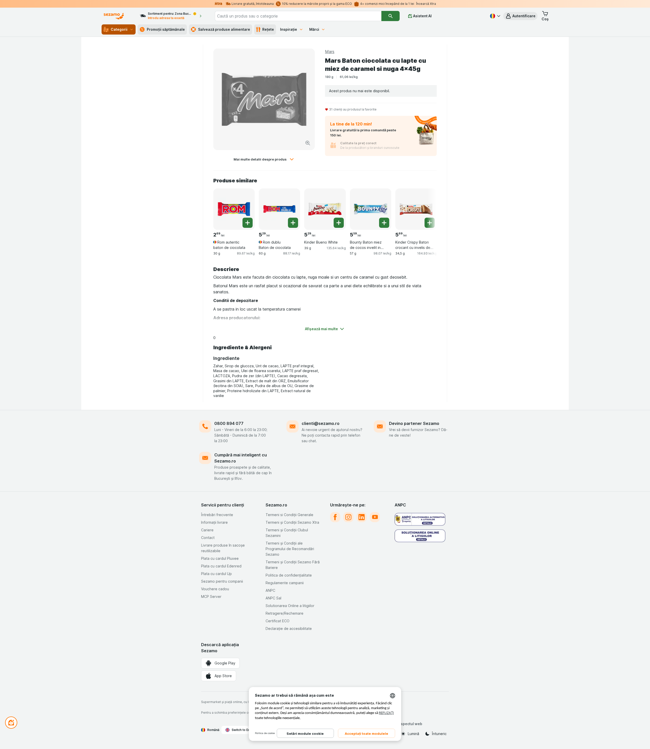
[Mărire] (308, 143)
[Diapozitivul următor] (426, 209)
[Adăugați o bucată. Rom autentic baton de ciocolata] (247, 223)
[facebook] (335, 517)
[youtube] (375, 517)
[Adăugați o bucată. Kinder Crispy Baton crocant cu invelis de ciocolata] (430, 223)
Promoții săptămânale (166, 29)
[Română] (494, 16)
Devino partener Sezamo (414, 423)
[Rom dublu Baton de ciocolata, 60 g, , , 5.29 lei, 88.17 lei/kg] (279, 209)
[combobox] (298, 16)
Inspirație (288, 29)
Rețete (268, 29)
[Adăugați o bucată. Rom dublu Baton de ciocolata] (293, 223)
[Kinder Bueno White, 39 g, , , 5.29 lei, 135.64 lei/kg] (325, 209)
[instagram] (348, 517)
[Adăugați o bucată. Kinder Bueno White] (339, 223)
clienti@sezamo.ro (320, 423)
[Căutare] (390, 16)
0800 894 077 (228, 423)
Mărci (314, 29)
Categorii (119, 29)
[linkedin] (361, 517)
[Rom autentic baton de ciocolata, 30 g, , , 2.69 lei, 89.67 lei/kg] (234, 209)
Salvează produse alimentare (224, 29)
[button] (520, 16)
